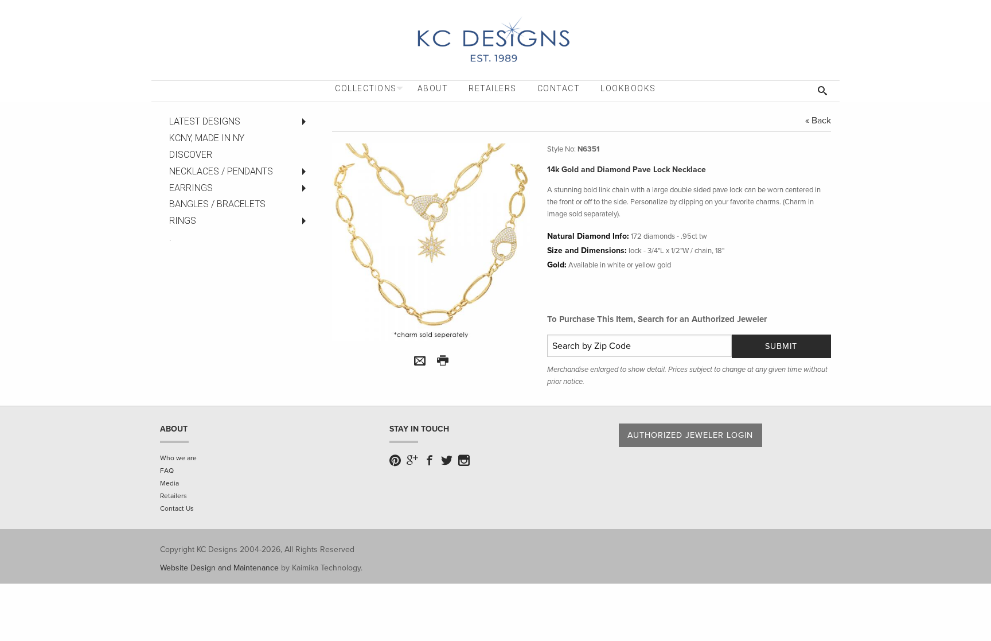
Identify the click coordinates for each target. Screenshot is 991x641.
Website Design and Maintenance (219, 568)
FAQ (167, 470)
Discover (190, 154)
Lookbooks (628, 88)
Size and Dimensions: (587, 250)
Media (169, 483)
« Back (818, 120)
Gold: (557, 265)
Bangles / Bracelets (217, 204)
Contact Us (177, 508)
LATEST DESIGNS (204, 121)
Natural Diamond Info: (588, 236)
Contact (558, 88)
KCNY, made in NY (206, 138)
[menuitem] (366, 88)
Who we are (178, 457)
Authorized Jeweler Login (690, 435)
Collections (366, 88)
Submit (781, 346)
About (433, 88)
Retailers (493, 88)
